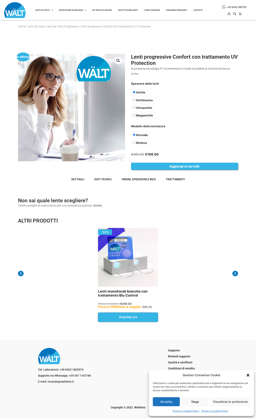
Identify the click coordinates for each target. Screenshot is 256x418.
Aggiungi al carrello (184, 166)
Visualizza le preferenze (230, 402)
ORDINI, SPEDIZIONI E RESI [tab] (139, 179)
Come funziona (152, 10)
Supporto (174, 350)
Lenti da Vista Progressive (63, 26)
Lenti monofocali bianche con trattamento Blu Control (123, 293)
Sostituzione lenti (128, 10)
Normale (141, 135)
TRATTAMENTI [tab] (175, 179)
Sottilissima (144, 100)
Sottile (140, 92)
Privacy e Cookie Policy (186, 410)
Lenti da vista (42, 10)
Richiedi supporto (179, 356)
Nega (195, 402)
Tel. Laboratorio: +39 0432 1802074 (60, 369)
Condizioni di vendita (181, 368)
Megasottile (144, 115)
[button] (248, 375)
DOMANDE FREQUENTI (176, 10)
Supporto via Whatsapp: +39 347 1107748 (64, 375)
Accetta (166, 402)
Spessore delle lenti (145, 83)
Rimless (141, 142)
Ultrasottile (143, 107)
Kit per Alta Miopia (102, 10)
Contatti (198, 10)
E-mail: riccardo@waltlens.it (56, 381)
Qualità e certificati (180, 362)
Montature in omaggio (71, 10)
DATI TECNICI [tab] (103, 179)
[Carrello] (240, 13)
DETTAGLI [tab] (77, 179)
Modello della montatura (148, 126)
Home (21, 26)
